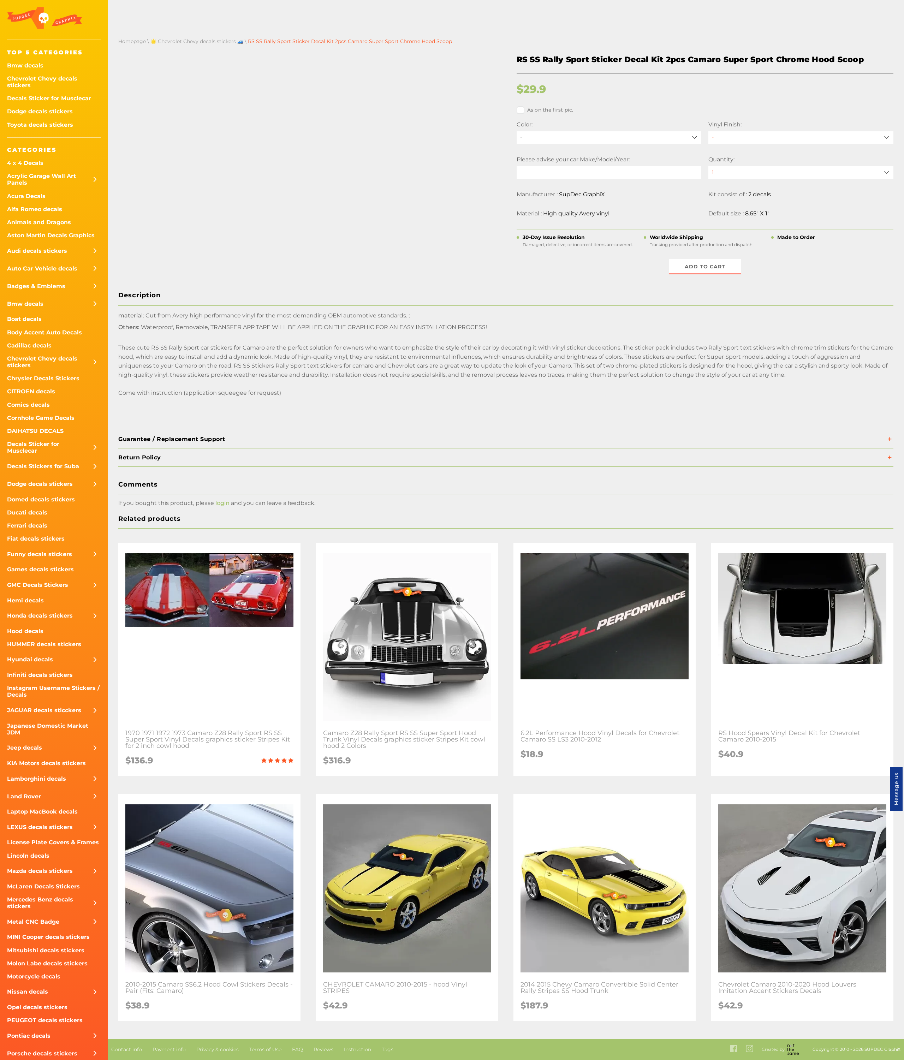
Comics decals (28, 404)
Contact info (126, 1049)
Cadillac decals (29, 345)
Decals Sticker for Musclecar (49, 98)
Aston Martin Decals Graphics (51, 235)
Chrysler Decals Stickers (43, 378)
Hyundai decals (30, 659)
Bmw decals (25, 65)
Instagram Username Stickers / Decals (53, 691)
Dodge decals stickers (40, 111)
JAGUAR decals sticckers (44, 710)
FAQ (297, 1049)
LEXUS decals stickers (40, 827)
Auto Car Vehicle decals (42, 268)
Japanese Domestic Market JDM (47, 729)
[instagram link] (749, 1049)
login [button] (222, 503)
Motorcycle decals (33, 976)
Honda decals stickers (40, 615)
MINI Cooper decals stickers (48, 937)
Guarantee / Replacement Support (171, 439)
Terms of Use (265, 1049)
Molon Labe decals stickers (47, 963)
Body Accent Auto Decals (44, 332)
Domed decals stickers (41, 499)
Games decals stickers (40, 569)
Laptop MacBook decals (42, 811)
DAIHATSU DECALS (35, 431)
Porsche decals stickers (42, 1053)
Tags (387, 1049)
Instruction (357, 1049)
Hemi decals (25, 600)
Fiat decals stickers (36, 538)
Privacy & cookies (217, 1049)
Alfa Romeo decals (34, 209)
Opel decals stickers (37, 1007)
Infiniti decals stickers (40, 675)
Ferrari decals (27, 525)
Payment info (169, 1049)
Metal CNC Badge (33, 921)
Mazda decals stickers (40, 871)
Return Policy (139, 457)
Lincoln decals (28, 855)
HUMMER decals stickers (44, 644)
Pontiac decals (28, 1035)
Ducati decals (27, 512)
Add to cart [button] (705, 266)
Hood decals (25, 631)
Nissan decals (27, 991)
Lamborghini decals (36, 778)
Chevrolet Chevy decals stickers (42, 82)
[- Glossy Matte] (800, 137)
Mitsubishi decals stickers (45, 950)
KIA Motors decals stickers (46, 763)
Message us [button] (896, 789)
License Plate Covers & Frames (53, 842)
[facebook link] (733, 1049)
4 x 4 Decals (25, 163)
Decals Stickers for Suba (43, 466)
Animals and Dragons (39, 222)
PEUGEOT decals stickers (45, 1020)
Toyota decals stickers (40, 124)
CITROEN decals (31, 391)
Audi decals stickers (37, 251)
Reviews (323, 1049)
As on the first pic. (550, 110)
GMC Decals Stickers (37, 585)
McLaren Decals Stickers (43, 886)
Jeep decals (24, 747)
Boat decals (24, 319)
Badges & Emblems (36, 286)
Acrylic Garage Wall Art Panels (41, 179)
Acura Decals (26, 196)
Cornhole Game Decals (41, 418)
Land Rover (24, 796)
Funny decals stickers (39, 554)
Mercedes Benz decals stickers (40, 903)
